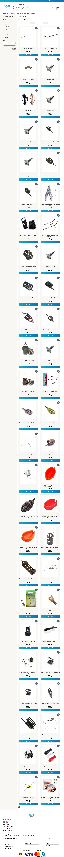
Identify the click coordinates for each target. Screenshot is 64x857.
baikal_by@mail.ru (8, 832)
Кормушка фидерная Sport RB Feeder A (50, 297)
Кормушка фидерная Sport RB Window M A (28, 578)
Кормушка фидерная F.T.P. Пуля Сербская (50, 703)
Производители (33, 13)
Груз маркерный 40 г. (50, 110)
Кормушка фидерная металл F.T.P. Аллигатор (50, 672)
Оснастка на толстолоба (28, 797)
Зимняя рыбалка (13, 13)
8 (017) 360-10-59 (8, 830)
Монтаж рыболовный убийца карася (50, 391)
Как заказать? (8, 844)
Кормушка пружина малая (28, 79)
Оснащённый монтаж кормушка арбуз (50, 578)
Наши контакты (8, 848)
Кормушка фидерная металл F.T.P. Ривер (28, 703)
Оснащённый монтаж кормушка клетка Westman (50, 735)
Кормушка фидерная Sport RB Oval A (50, 454)
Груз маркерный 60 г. (28, 173)
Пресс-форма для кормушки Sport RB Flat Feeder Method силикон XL (50, 486)
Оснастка (20, 16)
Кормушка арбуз (28, 110)
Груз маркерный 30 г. (50, 79)
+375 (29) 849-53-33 (8, 826)
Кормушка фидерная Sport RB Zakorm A (28, 266)
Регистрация (59, 1)
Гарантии (7, 841)
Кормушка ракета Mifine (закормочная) (50, 766)
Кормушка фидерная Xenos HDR (50, 610)
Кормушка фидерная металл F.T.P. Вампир (28, 766)
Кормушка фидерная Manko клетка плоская (28, 235)
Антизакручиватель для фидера (50, 48)
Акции (29, 13)
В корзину (29, 54)
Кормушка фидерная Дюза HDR (28, 360)
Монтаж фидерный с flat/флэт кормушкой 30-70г (28, 673)
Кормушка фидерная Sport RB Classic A (50, 173)
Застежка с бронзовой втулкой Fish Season (28, 610)
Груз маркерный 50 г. (28, 141)
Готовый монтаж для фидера (28, 454)
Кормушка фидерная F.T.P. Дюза (28, 641)
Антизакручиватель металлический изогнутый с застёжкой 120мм (50, 236)
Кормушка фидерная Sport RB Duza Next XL (50, 547)
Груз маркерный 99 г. (50, 360)
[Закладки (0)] (3, 1)
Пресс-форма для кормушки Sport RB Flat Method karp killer (50, 517)
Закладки (48, 843)
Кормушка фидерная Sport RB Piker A (28, 204)
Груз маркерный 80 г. (50, 266)
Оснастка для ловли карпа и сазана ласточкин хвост (50, 205)
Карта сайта (28, 843)
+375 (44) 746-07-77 (8, 828)
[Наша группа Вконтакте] (7, 1)
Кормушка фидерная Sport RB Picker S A (50, 141)
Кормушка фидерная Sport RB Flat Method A (50, 422)
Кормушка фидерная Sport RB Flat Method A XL (28, 517)
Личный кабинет (49, 842)
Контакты (25, 13)
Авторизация (53, 1)
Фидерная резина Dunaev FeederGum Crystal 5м (50, 798)
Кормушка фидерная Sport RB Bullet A (50, 329)
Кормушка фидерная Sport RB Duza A (28, 391)
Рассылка (48, 845)
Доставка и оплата (20, 13)
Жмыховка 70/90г (28, 485)
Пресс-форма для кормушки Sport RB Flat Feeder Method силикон (28, 548)
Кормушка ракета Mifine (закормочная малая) (50, 642)
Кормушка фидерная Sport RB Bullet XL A (28, 329)
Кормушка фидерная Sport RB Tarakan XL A (28, 734)
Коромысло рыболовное (28, 48)
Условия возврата (9, 846)
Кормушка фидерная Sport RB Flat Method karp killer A (28, 423)
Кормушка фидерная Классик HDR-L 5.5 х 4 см (28, 297)
